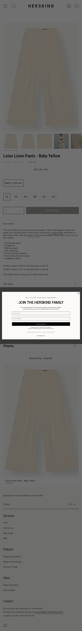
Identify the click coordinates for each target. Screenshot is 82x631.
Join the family (41, 324)
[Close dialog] (79, 293)
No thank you (41, 335)
